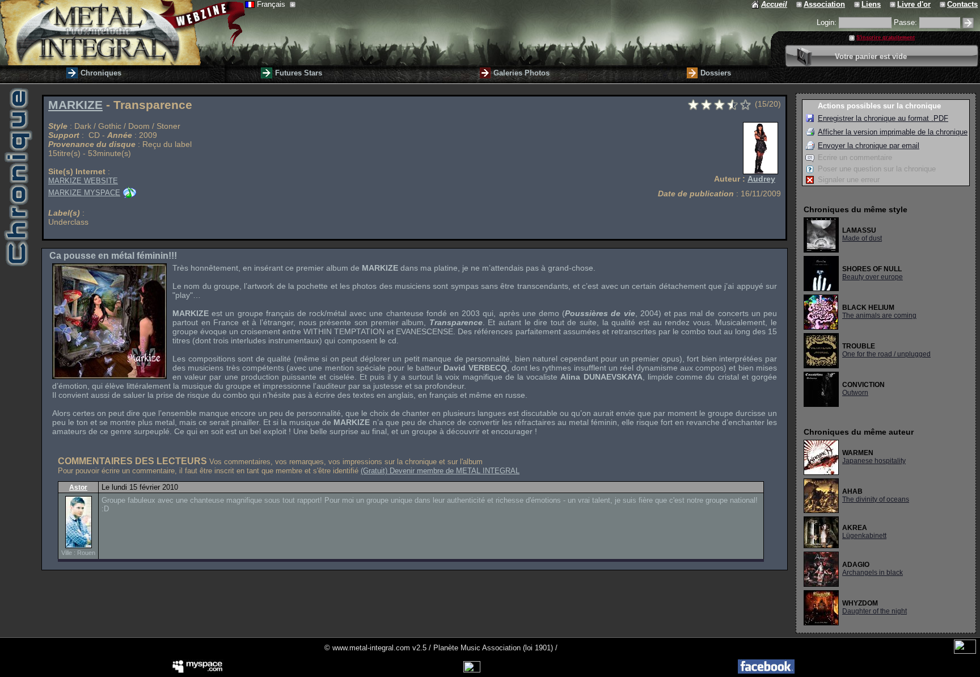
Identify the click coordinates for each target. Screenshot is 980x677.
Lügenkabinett (864, 536)
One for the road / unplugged (886, 354)
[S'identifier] (968, 23)
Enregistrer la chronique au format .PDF (883, 118)
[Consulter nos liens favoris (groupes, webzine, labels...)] (857, 4)
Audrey (761, 178)
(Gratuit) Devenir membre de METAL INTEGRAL (440, 470)
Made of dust (862, 238)
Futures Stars (298, 73)
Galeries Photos (521, 73)
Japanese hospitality (874, 461)
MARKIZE (75, 105)
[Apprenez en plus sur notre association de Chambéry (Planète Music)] (800, 4)
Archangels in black (872, 573)
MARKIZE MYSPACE (84, 192)
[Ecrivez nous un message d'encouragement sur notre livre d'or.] (893, 4)
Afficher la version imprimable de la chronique (893, 132)
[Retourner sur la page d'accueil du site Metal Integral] (122, 32)
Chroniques (101, 73)
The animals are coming (879, 315)
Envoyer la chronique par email (868, 145)
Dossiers (715, 73)
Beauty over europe (872, 277)
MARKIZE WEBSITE (83, 180)
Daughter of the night (874, 611)
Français (272, 4)
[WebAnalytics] (965, 651)
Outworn (855, 393)
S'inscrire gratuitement (885, 37)
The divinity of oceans (875, 499)
